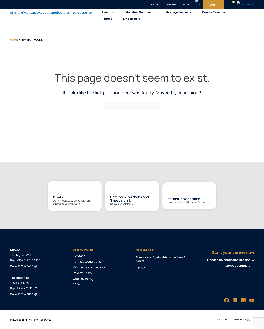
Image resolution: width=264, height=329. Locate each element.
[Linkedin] (235, 300)
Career (155, 4)
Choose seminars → (239, 265)
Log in (213, 4)
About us (107, 12)
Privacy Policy (82, 273)
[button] (153, 12)
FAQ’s (77, 284)
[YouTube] (251, 300)
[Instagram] (243, 300)
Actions (106, 18)
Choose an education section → (230, 260)
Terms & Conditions (87, 261)
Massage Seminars (178, 12)
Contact (186, 4)
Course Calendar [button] (213, 12)
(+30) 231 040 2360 (28, 288)
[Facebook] (226, 300)
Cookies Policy (83, 279)
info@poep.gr (27, 266)
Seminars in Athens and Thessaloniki (129, 199)
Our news (170, 4)
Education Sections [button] (138, 12)
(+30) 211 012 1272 (27, 260)
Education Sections (184, 199)
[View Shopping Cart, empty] (230, 4)
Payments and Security (89, 267)
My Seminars (131, 18)
